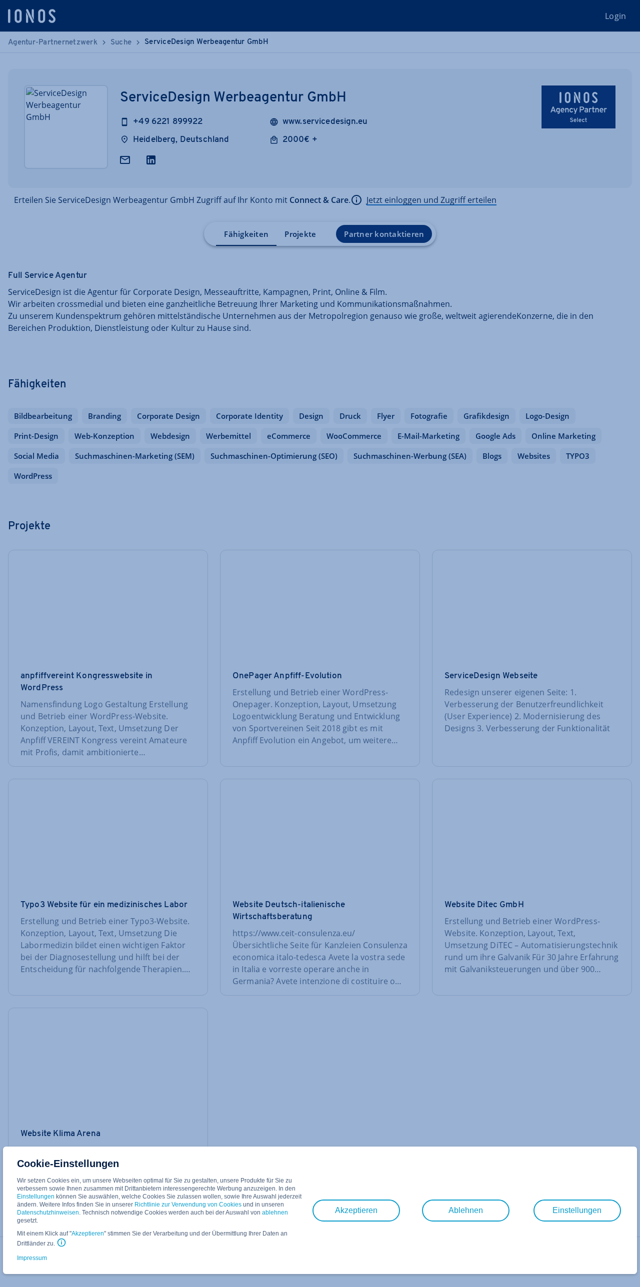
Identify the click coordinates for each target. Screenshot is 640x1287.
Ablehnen (465, 1210)
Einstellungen (35, 1196)
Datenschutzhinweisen (48, 1212)
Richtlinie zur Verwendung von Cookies (188, 1204)
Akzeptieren (88, 1233)
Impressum (32, 1258)
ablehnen (275, 1212)
